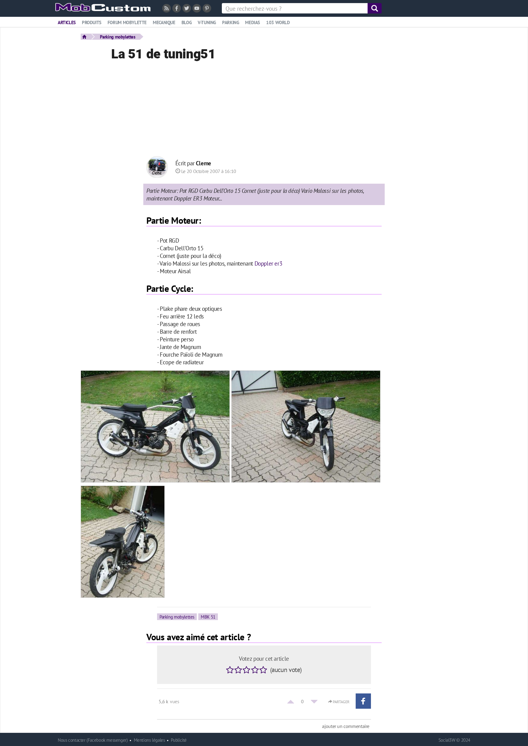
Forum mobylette (127, 22)
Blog (187, 22)
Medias (252, 22)
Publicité (179, 740)
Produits (91, 22)
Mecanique (164, 22)
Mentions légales (149, 740)
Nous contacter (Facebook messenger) (93, 740)
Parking (230, 22)
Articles (67, 22)
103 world (278, 22)
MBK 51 (208, 617)
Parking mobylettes (117, 37)
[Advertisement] (264, 110)
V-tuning (207, 22)
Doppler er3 (268, 263)
